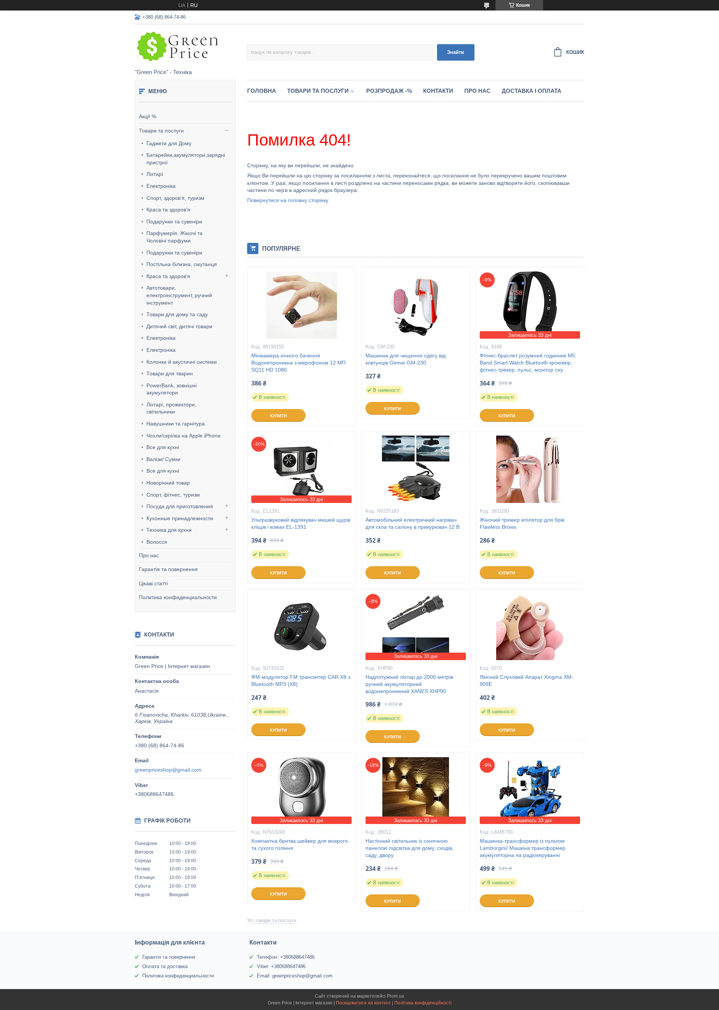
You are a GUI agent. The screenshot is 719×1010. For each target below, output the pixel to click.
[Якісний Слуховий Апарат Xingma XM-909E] (530, 626)
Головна (261, 91)
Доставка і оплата (531, 91)
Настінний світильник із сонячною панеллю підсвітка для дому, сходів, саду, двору (409, 848)
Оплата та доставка (165, 966)
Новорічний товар (168, 483)
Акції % (147, 116)
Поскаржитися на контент (363, 1003)
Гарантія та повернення (168, 569)
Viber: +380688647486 (281, 966)
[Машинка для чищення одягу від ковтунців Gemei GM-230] (415, 305)
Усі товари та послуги (271, 920)
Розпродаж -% (389, 91)
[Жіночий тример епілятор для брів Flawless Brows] (530, 469)
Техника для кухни (169, 530)
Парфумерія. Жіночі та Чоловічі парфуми (174, 237)
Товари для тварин (169, 373)
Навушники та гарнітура (175, 424)
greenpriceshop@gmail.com (168, 770)
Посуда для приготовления (179, 506)
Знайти (455, 52)
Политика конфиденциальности (178, 597)
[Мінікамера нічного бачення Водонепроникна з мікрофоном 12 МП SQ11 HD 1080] (301, 305)
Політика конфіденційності (423, 1003)
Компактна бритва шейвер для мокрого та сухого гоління (299, 844)
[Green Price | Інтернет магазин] (191, 47)
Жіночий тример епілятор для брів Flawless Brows (522, 523)
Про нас (149, 555)
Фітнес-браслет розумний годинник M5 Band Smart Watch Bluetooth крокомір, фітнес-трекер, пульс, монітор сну (527, 363)
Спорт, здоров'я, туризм (175, 198)
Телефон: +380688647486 (286, 957)
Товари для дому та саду (177, 314)
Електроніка (161, 186)
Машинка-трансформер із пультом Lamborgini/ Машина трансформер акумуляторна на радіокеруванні (522, 848)
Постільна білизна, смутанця (181, 264)
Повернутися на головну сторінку (287, 200)
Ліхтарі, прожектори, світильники (171, 408)
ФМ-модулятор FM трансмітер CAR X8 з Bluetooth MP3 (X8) (300, 680)
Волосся (156, 542)
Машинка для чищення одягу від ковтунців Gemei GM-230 (405, 359)
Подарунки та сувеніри (174, 222)
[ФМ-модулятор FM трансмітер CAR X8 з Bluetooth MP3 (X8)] (301, 626)
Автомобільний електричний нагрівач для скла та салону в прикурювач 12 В (412, 523)
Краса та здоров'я (168, 210)
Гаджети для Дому (168, 143)
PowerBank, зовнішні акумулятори (171, 389)
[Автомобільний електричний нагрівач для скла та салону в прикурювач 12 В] (415, 469)
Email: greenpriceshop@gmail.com (295, 976)
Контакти (438, 91)
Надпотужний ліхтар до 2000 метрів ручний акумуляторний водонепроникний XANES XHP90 (409, 684)
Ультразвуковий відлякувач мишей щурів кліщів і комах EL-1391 (300, 523)
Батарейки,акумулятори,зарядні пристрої (185, 158)
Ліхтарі (154, 174)
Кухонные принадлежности (179, 518)
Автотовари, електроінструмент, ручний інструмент (179, 295)
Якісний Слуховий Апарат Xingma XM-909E (526, 680)
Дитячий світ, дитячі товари (179, 326)
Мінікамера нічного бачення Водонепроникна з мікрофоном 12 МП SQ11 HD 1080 (298, 363)
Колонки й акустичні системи (181, 362)
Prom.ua (395, 996)
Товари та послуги (161, 131)
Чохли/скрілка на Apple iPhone (183, 436)
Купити (278, 416)
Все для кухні (162, 447)
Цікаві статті (153, 583)
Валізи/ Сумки (163, 459)
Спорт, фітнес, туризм (173, 495)
